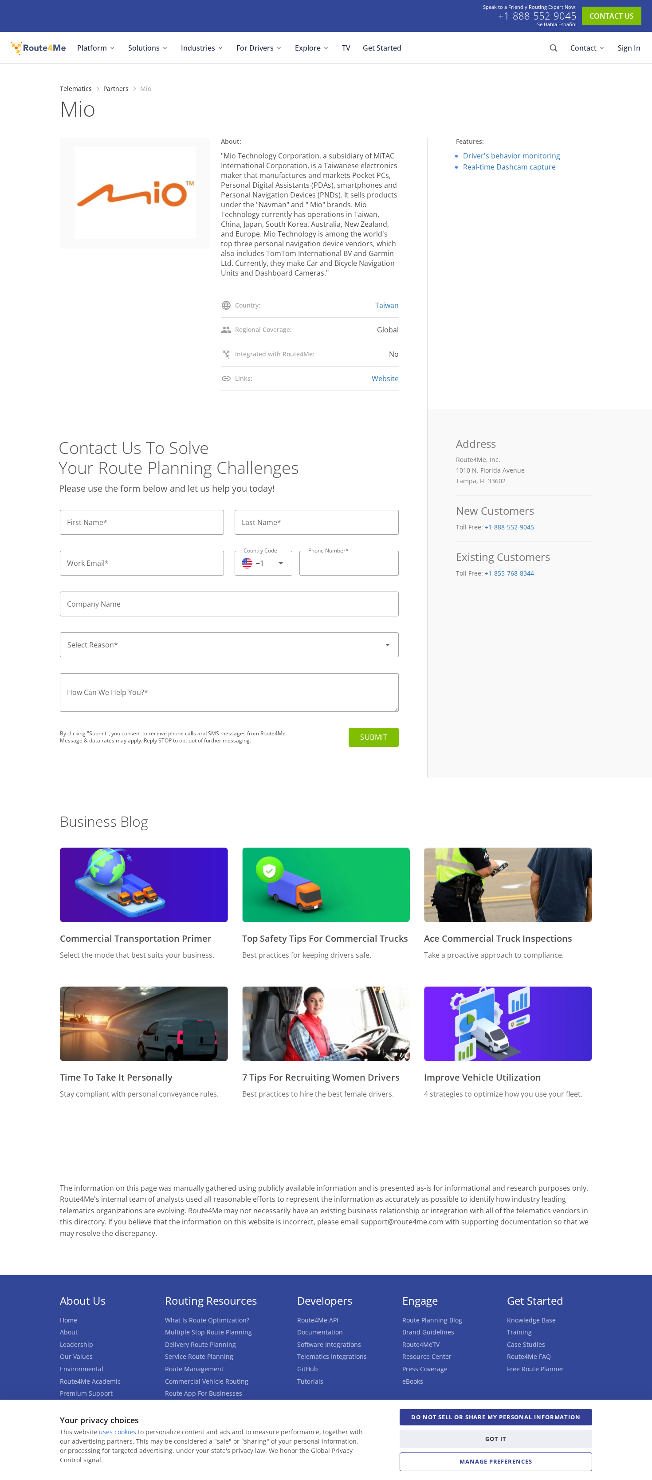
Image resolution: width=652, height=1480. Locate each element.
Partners (116, 88)
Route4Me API (317, 1320)
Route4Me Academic (90, 1381)
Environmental (81, 1369)
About (69, 1332)
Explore (308, 48)
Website (385, 378)
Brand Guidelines (428, 1332)
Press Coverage (425, 1369)
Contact (583, 48)
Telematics (76, 88)
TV (346, 48)
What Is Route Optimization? (207, 1320)
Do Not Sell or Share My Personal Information (496, 1417)
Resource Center (427, 1356)
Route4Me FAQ (529, 1356)
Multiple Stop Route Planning (208, 1332)
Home (68, 1320)
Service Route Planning (199, 1356)
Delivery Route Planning (200, 1344)
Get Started (382, 48)
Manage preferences (496, 1461)
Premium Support (86, 1393)
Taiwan (387, 305)
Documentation (320, 1332)
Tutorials (310, 1381)
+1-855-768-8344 (509, 573)
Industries (198, 48)
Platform (92, 48)
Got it (495, 1439)
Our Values (76, 1356)
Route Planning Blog (432, 1320)
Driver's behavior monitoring (511, 156)
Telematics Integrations (332, 1356)
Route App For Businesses (203, 1393)
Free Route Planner (535, 1369)
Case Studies (526, 1344)
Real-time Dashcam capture (509, 167)
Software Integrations (329, 1344)
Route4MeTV (421, 1344)
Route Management (194, 1369)
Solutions (144, 48)
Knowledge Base (531, 1320)
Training (519, 1332)
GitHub (307, 1369)
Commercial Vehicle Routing (206, 1381)
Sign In (629, 48)
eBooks (412, 1381)
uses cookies (117, 1432)
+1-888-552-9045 (537, 16)
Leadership (76, 1344)
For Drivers (255, 48)
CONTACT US (611, 16)
